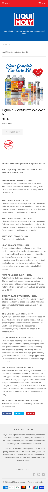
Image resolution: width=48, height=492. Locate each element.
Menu (7, 3)
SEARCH (19, 470)
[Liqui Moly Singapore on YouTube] (43, 475)
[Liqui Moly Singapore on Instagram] (38, 475)
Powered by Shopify (35, 482)
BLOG (27, 470)
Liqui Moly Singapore (17, 482)
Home (4, 44)
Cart (44, 3)
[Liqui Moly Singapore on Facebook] (34, 475)
